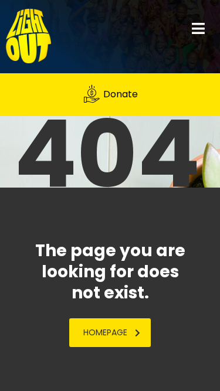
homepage (105, 332)
